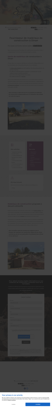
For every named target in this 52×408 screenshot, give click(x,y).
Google (9, 400)
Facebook (13, 400)
